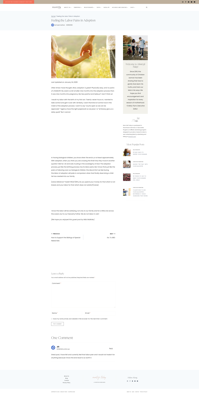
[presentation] (126, 152)
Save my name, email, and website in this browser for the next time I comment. (80, 319)
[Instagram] (182, 2)
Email (87, 313)
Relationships (136, 149)
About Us (66, 376)
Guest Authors (60, 25)
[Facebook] (185, 2)
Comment (56, 283)
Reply (111, 348)
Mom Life (106, 7)
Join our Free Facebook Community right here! (18, 2)
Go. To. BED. (111, 236)
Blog (66, 378)
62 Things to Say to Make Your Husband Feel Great (139, 178)
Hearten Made (71, 391)
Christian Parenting (138, 161)
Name (55, 313)
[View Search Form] (147, 7)
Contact (66, 380)
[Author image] (52, 25)
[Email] (191, 2)
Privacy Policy (66, 382)
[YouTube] (194, 2)
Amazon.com (132, 136)
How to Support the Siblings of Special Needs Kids (65, 237)
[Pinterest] (188, 2)
